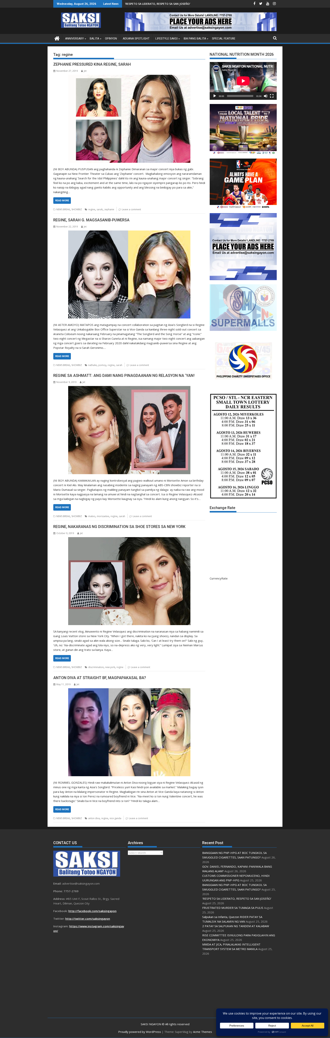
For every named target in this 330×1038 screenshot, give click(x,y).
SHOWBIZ (76, 209)
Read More (62, 200)
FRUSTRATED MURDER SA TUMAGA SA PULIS (232, 908)
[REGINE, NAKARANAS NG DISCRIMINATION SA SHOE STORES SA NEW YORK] (129, 581)
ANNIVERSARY (74, 38)
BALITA (94, 38)
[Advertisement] (239, 987)
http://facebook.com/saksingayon (92, 911)
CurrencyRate (219, 578)
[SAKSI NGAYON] (57, 38)
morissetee (103, 516)
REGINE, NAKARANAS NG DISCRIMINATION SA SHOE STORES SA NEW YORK (119, 526)
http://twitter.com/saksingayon (87, 918)
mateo (91, 516)
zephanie (109, 209)
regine (91, 209)
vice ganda (115, 818)
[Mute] (266, 96)
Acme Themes (202, 1032)
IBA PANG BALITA (195, 38)
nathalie (92, 365)
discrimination (96, 667)
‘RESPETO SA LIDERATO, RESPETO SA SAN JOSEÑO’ (236, 898)
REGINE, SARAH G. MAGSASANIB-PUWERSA (91, 220)
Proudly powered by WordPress (139, 1032)
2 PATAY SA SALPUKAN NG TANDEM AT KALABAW (235, 926)
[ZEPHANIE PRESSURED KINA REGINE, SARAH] (129, 119)
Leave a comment (131, 209)
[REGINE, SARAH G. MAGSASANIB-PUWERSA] (129, 274)
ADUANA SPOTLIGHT (136, 38)
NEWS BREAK (63, 209)
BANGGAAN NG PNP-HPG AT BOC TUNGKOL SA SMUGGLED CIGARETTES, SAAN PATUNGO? (170, 4)
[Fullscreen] (272, 96)
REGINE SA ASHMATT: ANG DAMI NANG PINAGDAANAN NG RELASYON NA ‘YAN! (124, 375)
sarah (100, 209)
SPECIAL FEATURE (223, 38)
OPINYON (111, 38)
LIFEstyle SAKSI (166, 38)
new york (110, 667)
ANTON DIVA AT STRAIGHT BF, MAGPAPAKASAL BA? (99, 677)
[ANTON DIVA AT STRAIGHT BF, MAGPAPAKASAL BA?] (129, 732)
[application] (243, 81)
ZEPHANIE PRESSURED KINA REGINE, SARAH (92, 64)
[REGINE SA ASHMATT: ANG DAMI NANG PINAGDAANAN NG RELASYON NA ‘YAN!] (129, 430)
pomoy (102, 365)
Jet (85, 71)
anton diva (94, 818)
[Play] (215, 96)
